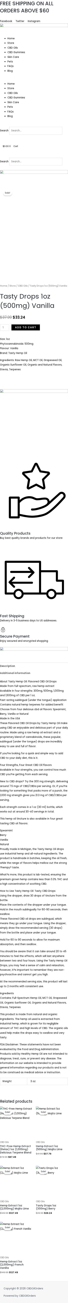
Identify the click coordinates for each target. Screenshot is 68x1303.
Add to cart (25, 327)
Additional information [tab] (15, 673)
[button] (34, 79)
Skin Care (13, 57)
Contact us (20, 16)
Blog (10, 71)
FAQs (10, 66)
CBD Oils (12, 47)
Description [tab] (7, 666)
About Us (6, 16)
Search (4, 130)
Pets (10, 61)
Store (10, 43)
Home (11, 38)
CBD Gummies (16, 52)
